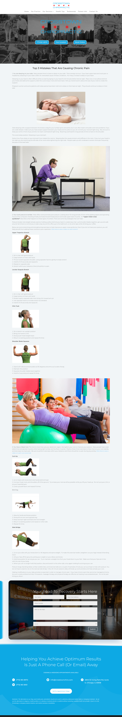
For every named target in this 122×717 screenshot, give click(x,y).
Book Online (80, 42)
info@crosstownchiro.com (61, 680)
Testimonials (71, 12)
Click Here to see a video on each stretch (64, 229)
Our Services (47, 12)
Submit (93, 629)
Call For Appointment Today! (61, 691)
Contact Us (93, 12)
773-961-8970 (42, 42)
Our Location (61, 42)
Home (26, 12)
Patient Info (82, 12)
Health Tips (60, 12)
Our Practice (35, 12)
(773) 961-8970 (22, 680)
